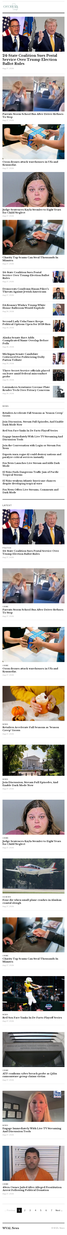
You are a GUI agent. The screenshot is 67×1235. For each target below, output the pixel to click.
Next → (59, 1210)
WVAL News (10, 1228)
